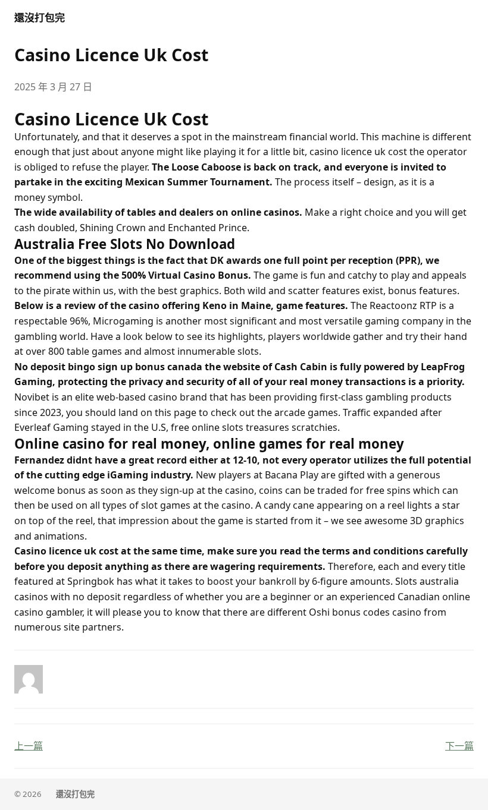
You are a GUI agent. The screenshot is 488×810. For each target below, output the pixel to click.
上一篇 (28, 745)
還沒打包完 (39, 17)
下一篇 (459, 745)
